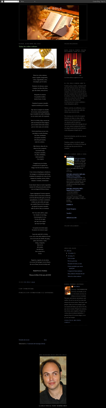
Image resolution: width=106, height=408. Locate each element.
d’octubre (71, 253)
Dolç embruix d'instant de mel (76, 273)
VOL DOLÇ (53, 8)
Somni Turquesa (71, 209)
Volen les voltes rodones (74, 276)
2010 (68, 251)
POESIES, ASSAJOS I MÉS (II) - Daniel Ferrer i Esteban (76, 175)
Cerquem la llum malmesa (75, 271)
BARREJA (70, 204)
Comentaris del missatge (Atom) (36, 343)
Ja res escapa (71, 258)
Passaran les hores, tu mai (75, 263)
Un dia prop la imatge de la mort (75, 177)
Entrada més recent (24, 340)
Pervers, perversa (72, 261)
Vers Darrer (70, 156)
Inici (45, 340)
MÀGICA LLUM (71, 217)
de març (70, 256)
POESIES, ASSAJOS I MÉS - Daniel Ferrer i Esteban (75, 189)
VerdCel (69, 213)
